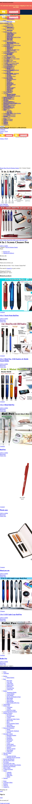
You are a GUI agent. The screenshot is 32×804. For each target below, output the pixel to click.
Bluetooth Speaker (11, 74)
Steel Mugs (9, 64)
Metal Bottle (10, 38)
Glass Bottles (10, 36)
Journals (9, 71)
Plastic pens (4, 510)
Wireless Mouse (11, 66)
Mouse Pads (10, 60)
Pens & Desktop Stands (13, 63)
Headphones (10, 78)
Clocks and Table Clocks (9, 61)
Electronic (9, 54)
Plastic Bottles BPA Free (13, 43)
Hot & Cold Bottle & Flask (14, 45)
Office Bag (9, 113)
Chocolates (6, 60)
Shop (5, 168)
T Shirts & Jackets (8, 119)
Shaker (8, 114)
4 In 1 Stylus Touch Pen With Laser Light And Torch (13, 240)
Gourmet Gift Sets (11, 94)
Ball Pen (3, 449)
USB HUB (9, 90)
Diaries (8, 68)
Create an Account (5, 803)
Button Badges (10, 19)
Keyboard (9, 80)
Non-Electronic (11, 69)
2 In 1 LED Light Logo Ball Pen (11, 614)
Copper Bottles (10, 34)
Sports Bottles (10, 41)
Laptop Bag (10, 30)
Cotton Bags (10, 24)
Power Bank (10, 89)
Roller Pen (3, 658)
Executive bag (10, 29)
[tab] (17, 251)
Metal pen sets (4, 570)
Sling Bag (9, 111)
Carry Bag (9, 32)
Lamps (8, 81)
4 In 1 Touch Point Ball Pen (9, 315)
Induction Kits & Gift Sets (13, 96)
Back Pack (9, 21)
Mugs (4, 110)
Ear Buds (9, 75)
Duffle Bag (9, 27)
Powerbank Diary (11, 84)
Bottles (5, 41)
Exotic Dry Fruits (11, 50)
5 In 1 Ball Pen (4, 204)
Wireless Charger (11, 87)
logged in (9, 268)
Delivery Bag (10, 26)
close (1, 791)
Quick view (3, 321)
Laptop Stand (10, 83)
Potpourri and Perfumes (9, 116)
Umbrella (9, 110)
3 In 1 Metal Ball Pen (7, 405)
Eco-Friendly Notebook (13, 70)
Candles (9, 48)
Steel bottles (10, 40)
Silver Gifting (6, 117)
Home (2, 168)
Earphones (9, 77)
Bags (4, 29)
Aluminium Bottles (11, 33)
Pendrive (9, 86)
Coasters (9, 57)
